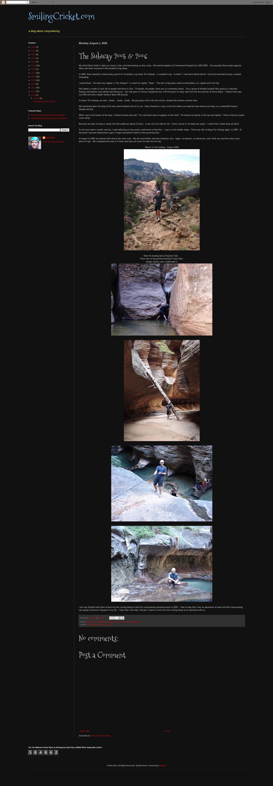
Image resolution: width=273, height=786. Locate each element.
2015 (33, 80)
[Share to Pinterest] (122, 618)
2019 (33, 65)
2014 (33, 84)
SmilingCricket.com (61, 16)
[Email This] (110, 618)
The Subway (121, 622)
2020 (33, 62)
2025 (33, 51)
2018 (33, 69)
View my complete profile (53, 142)
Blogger (162, 766)
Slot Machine (110, 622)
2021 (33, 58)
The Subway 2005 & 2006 (44, 102)
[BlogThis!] (113, 618)
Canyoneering (99, 622)
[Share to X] (116, 618)
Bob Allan (89, 622)
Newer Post (85, 731)
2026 (33, 47)
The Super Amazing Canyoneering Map (48, 115)
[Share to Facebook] (119, 618)
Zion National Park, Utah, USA (99, 624)
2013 (33, 88)
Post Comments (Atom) (100, 736)
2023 (33, 54)
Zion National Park (134, 622)
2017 (33, 73)
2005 (33, 95)
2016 (33, 77)
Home (167, 731)
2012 (33, 91)
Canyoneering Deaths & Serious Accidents (49, 118)
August (36, 98)
